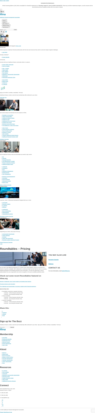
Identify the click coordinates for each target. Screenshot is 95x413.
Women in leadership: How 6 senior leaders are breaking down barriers (15, 281)
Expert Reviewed (6, 179)
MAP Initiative (5, 71)
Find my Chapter (6, 66)
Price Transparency (6, 174)
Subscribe (12, 327)
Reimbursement (5, 172)
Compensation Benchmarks (8, 234)
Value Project (5, 128)
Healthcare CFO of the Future (8, 121)
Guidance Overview (4, 139)
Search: (2, 29)
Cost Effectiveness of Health (8, 161)
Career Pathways (6, 235)
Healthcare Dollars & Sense (8, 118)
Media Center (5, 81)
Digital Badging (5, 212)
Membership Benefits (6, 339)
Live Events (4, 202)
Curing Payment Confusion (8, 129)
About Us (4, 352)
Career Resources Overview (6, 242)
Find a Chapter (5, 372)
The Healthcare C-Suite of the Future (10, 125)
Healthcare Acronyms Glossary (9, 381)
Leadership (4, 166)
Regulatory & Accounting (7, 115)
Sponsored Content (6, 181)
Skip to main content (4, 0)
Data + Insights (5, 68)
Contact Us (4, 82)
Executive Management (7, 358)
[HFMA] (3, 14)
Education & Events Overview (6, 216)
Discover (4, 20)
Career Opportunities (6, 361)
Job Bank (4, 237)
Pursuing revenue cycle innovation (7, 284)
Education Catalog (6, 204)
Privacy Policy (3, 412)
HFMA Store (5, 76)
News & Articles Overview (5, 185)
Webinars (4, 207)
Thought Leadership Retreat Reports (10, 135)
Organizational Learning (7, 214)
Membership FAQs (6, 340)
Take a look (18, 45)
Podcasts (4, 158)
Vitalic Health (5, 70)
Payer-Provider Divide (7, 130)
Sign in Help (5, 345)
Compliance (4, 168)
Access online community (7, 64)
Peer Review (5, 73)
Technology (4, 178)
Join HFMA (4, 337)
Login (1, 243)
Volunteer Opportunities (7, 360)
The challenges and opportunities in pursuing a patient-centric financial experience (18, 286)
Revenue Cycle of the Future (8, 124)
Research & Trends (6, 132)
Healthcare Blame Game (7, 164)
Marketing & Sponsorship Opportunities (10, 74)
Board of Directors (6, 355)
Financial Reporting (6, 159)
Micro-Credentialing (6, 211)
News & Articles (5, 23)
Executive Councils (53, 259)
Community (4, 373)
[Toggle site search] (2, 31)
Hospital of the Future (7, 122)
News (3, 169)
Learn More (4, 52)
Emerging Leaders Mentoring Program (10, 240)
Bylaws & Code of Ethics (7, 357)
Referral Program (6, 342)
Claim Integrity (5, 133)
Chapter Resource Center (7, 378)
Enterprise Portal (6, 376)
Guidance (1, 99)
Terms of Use (9, 412)
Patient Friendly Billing (7, 116)
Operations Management (7, 171)
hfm (3, 156)
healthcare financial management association (10, 17)
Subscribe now (3, 97)
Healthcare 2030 (5, 119)
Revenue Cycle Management (8, 176)
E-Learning (4, 84)
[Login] (6, 32)
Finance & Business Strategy (8, 162)
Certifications (5, 209)
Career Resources (5, 27)
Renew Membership (6, 343)
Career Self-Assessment (7, 238)
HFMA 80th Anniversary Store (8, 77)
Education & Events (6, 25)
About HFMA (5, 79)
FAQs (3, 363)
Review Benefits (5, 57)
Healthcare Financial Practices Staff (10, 136)
